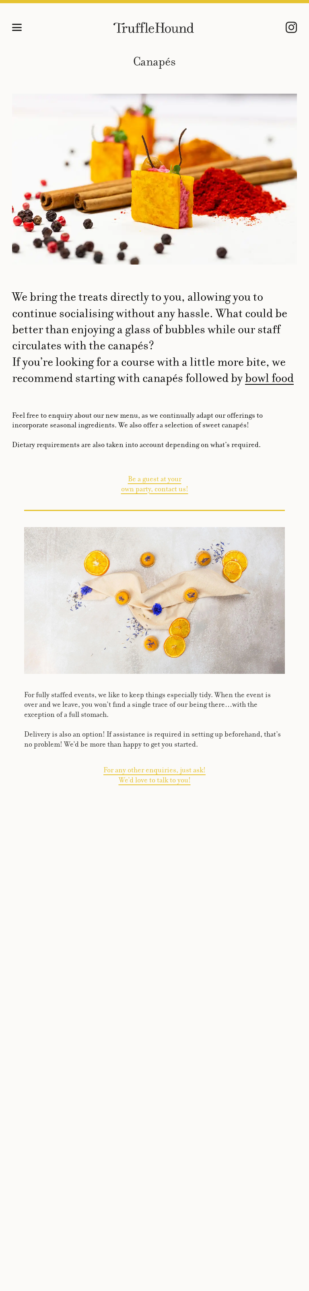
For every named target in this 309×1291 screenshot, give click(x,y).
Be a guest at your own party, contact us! (154, 484)
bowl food (269, 378)
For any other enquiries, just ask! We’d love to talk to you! (154, 775)
